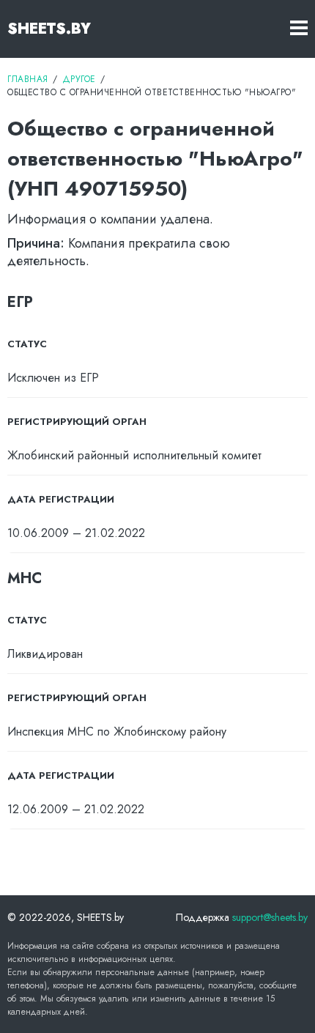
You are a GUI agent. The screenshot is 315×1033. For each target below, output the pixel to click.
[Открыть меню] (299, 29)
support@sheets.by (270, 917)
